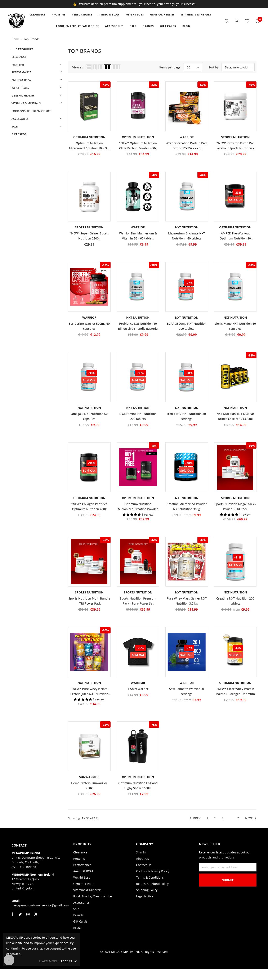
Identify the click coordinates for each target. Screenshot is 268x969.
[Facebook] (12, 916)
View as (77, 67)
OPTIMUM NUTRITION (89, 137)
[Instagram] (28, 916)
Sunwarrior (89, 777)
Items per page (169, 67)
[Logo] (16, 20)
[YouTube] (35, 916)
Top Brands (31, 39)
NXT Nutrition (186, 227)
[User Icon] (237, 21)
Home (16, 39)
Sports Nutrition (235, 137)
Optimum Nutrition (235, 227)
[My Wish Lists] (247, 21)
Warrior (187, 137)
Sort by (213, 67)
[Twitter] (20, 916)
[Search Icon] (227, 21)
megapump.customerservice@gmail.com (40, 905)
